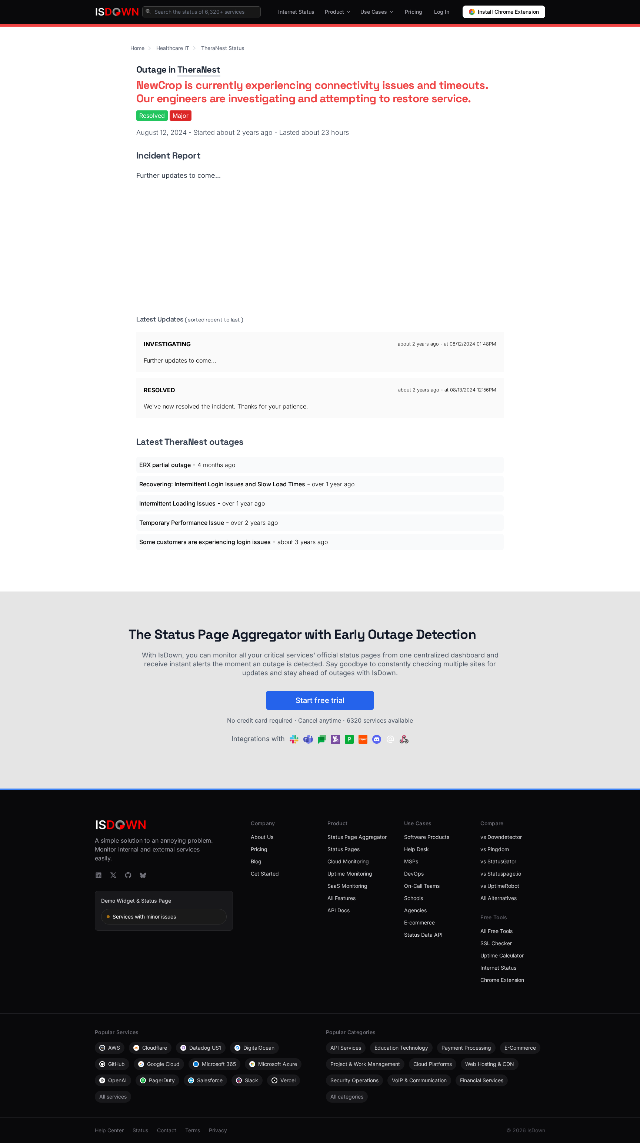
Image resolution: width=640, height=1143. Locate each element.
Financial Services (481, 1080)
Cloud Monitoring (348, 861)
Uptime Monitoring (349, 873)
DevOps (414, 873)
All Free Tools (496, 931)
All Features (341, 898)
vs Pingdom (494, 849)
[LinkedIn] (98, 875)
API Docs (338, 910)
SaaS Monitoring (347, 886)
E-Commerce (520, 1047)
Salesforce (210, 1080)
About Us (262, 837)
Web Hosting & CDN (489, 1064)
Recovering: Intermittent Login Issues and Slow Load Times (222, 484)
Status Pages (343, 849)
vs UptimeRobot (499, 886)
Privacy (218, 1130)
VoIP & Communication (419, 1080)
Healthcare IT (172, 48)
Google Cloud (163, 1064)
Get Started (265, 873)
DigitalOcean (258, 1047)
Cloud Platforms (432, 1064)
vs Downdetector (501, 837)
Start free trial (320, 700)
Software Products (426, 837)
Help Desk (416, 849)
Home (137, 48)
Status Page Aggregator (357, 837)
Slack (251, 1080)
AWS (114, 1047)
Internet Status (296, 12)
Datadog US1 (205, 1047)
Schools (413, 898)
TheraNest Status (222, 48)
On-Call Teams (422, 886)
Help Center (109, 1130)
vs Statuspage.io (500, 873)
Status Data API (423, 935)
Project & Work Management (365, 1064)
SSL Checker (496, 943)
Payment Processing (466, 1047)
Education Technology (401, 1047)
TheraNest (198, 69)
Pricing (413, 12)
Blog (256, 861)
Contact (166, 1130)
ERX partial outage (165, 465)
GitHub (116, 1064)
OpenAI (117, 1080)
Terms (192, 1130)
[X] (113, 875)
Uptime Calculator (502, 955)
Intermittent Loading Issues (177, 503)
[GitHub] (128, 875)
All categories (346, 1096)
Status (140, 1130)
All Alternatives (498, 898)
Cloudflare (154, 1047)
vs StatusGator (498, 861)
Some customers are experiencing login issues (205, 542)
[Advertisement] (320, 247)
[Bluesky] (143, 875)
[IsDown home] (117, 11)
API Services (345, 1047)
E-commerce (419, 922)
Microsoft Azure (277, 1064)
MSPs (411, 861)
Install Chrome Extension (508, 12)
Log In (441, 12)
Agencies (415, 910)
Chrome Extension (502, 980)
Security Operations (354, 1080)
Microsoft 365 (219, 1064)
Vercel (288, 1080)
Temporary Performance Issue (181, 522)
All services (113, 1096)
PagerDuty (162, 1080)
